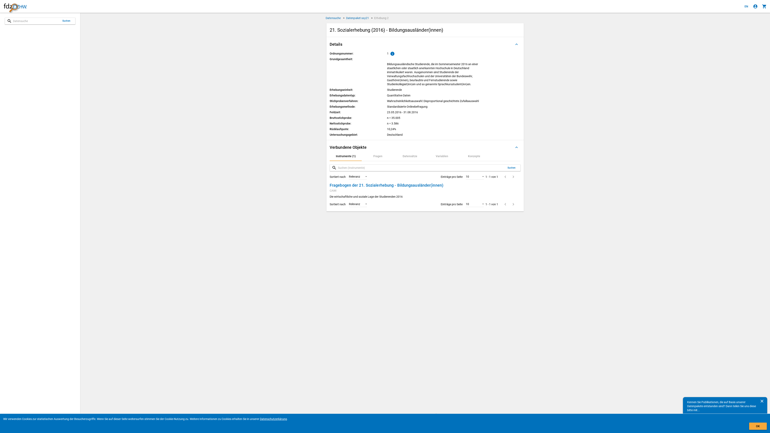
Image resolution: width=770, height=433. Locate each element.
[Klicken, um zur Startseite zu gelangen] (15, 6)
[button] (425, 44)
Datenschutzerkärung (273, 419)
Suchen (66, 20)
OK (758, 426)
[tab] (346, 156)
